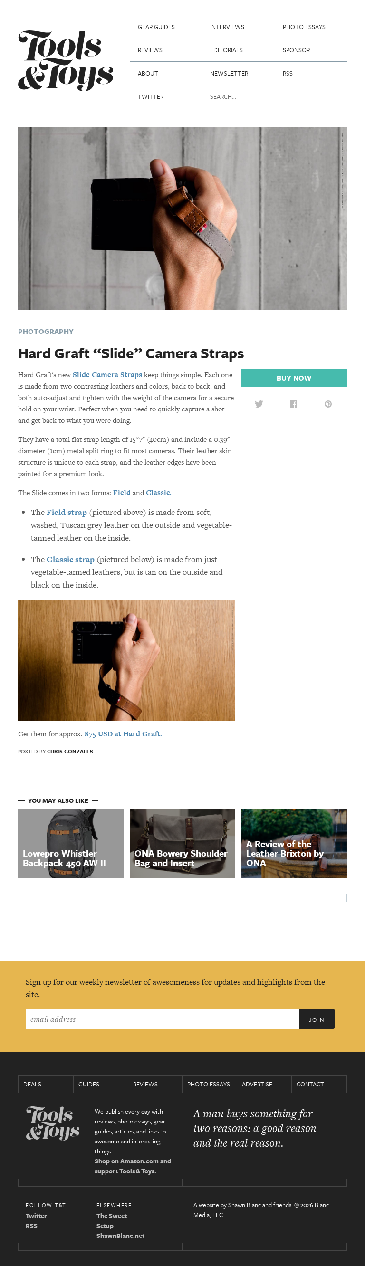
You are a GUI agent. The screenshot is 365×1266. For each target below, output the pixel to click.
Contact (310, 1084)
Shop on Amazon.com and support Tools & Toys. (133, 1166)
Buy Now (294, 377)
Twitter (150, 96)
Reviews (150, 50)
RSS (288, 73)
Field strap (67, 512)
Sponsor (296, 50)
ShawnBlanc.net (120, 1235)
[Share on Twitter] (259, 404)
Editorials (226, 50)
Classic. (159, 492)
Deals (32, 1084)
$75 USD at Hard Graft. (123, 734)
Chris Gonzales (70, 751)
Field (122, 492)
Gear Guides (156, 26)
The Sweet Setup (111, 1220)
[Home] (65, 62)
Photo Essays (304, 26)
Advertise (257, 1084)
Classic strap (71, 559)
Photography (46, 331)
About (148, 73)
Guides (88, 1084)
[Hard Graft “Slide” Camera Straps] (182, 218)
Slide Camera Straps (107, 375)
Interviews (227, 26)
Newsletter (229, 73)
